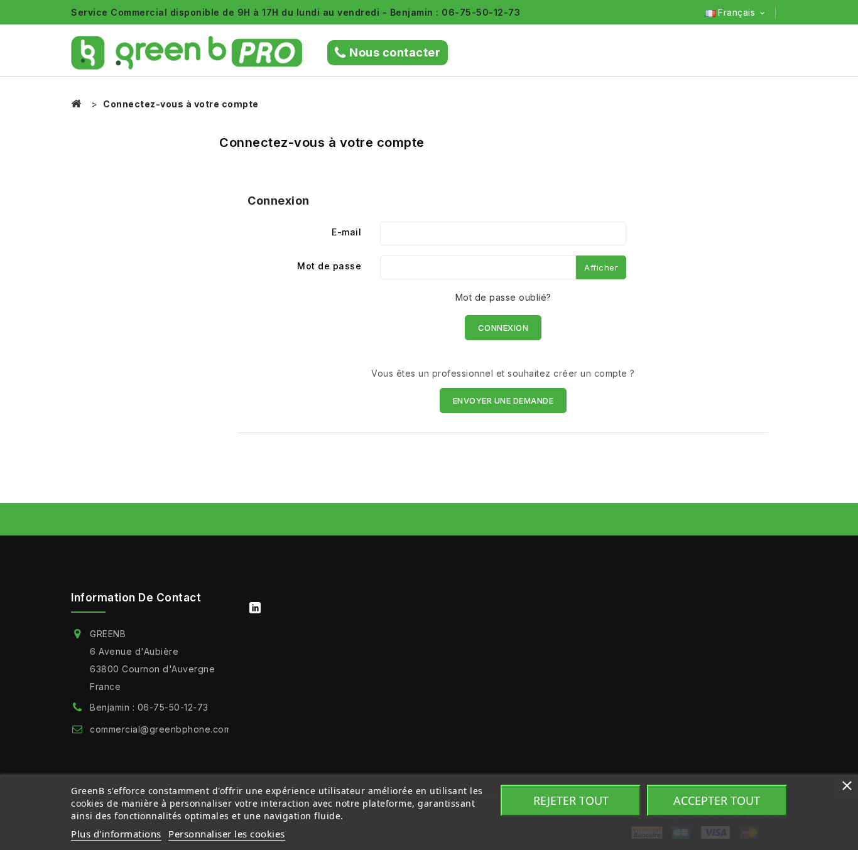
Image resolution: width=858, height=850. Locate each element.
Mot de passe (329, 266)
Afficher (601, 267)
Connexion (503, 328)
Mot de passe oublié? (503, 297)
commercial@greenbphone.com (160, 729)
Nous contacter (394, 52)
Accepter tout (716, 800)
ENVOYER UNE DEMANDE (503, 400)
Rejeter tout (571, 800)
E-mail (346, 232)
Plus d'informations (116, 833)
